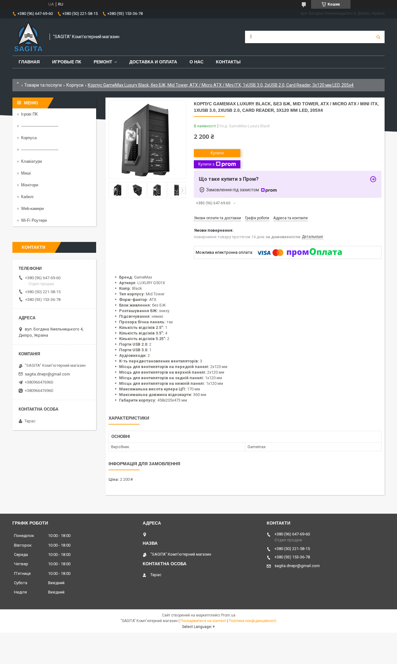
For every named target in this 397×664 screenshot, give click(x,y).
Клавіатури (31, 161)
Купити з (206, 164)
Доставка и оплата (153, 61)
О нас (196, 61)
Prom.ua (228, 615)
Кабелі (27, 196)
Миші (26, 173)
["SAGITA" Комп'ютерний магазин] (27, 36)
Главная (29, 61)
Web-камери (32, 208)
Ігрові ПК (29, 114)
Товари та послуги (43, 85)
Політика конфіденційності (252, 621)
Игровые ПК (66, 61)
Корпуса (29, 137)
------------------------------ (39, 126)
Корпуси (74, 85)
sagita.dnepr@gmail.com (47, 374)
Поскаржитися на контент (203, 621)
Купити (217, 153)
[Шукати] (378, 37)
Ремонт (103, 61)
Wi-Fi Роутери (34, 220)
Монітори (29, 185)
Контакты (228, 61)
